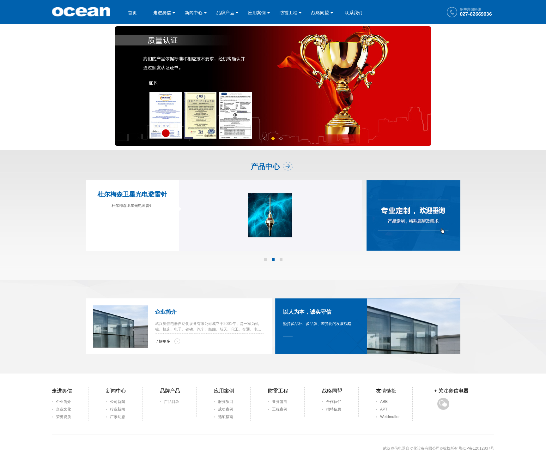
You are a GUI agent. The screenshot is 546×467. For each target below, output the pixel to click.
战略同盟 (320, 12)
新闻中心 (194, 12)
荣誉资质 (63, 417)
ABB (384, 401)
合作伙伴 (333, 401)
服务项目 (225, 401)
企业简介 (63, 401)
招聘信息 (333, 409)
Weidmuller (390, 417)
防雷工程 (288, 12)
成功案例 (225, 409)
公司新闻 (117, 401)
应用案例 (257, 12)
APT (383, 409)
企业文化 (63, 409)
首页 (132, 12)
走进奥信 (162, 12)
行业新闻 (117, 409)
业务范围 (279, 401)
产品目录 (171, 401)
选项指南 (225, 417)
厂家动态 (117, 417)
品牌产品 (225, 12)
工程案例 (279, 409)
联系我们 (353, 12)
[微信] (443, 404)
